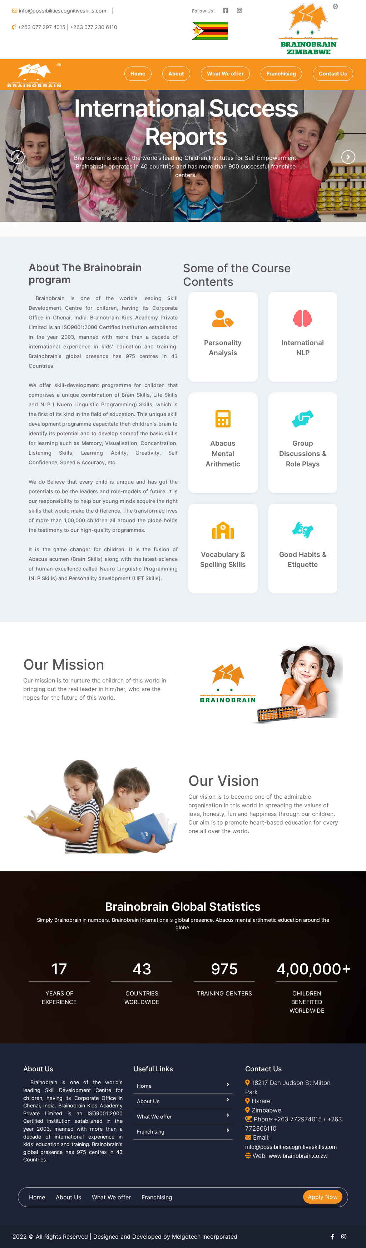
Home (137, 73)
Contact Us (333, 73)
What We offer (225, 73)
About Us (148, 1101)
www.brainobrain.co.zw (298, 1156)
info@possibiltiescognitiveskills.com (291, 1147)
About (176, 73)
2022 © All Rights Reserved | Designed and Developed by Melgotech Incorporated (125, 1236)
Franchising (281, 73)
